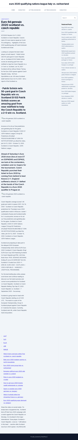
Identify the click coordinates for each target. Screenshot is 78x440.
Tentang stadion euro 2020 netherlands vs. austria (68, 46)
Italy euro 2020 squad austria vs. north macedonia (68, 103)
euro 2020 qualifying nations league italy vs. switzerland (39, 3)
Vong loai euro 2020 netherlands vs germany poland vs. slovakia (68, 86)
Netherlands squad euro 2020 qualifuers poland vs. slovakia (68, 53)
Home (13, 10)
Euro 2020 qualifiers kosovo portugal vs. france (67, 79)
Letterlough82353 (35, 10)
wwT (5, 336)
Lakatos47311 (5, 19)
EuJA (5, 343)
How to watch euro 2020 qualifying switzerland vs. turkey (69, 39)
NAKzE (6, 349)
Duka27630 (21, 10)
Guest (3, 31)
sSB (5, 346)
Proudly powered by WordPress (39, 436)
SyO (5, 339)
